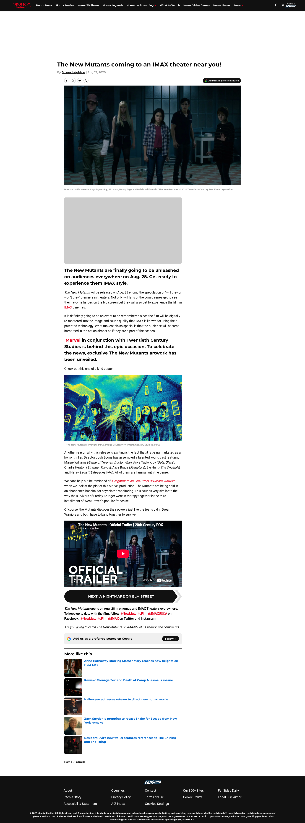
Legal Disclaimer (229, 797)
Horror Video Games (196, 5)
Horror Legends (113, 5)
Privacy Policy (121, 797)
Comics (80, 761)
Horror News (44, 5)
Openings (118, 790)
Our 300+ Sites (193, 790)
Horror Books (221, 5)
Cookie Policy (192, 797)
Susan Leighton (73, 72)
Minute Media (45, 813)
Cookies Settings (157, 804)
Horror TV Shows (88, 5)
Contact (150, 790)
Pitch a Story (72, 797)
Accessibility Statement (80, 804)
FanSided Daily (228, 790)
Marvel (72, 340)
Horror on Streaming (140, 5)
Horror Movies (65, 5)
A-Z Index (118, 804)
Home (68, 761)
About (68, 790)
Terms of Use (154, 797)
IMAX (68, 307)
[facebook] (276, 5)
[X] (282, 5)
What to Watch (170, 5)
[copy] (86, 80)
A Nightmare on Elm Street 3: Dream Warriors (143, 481)
